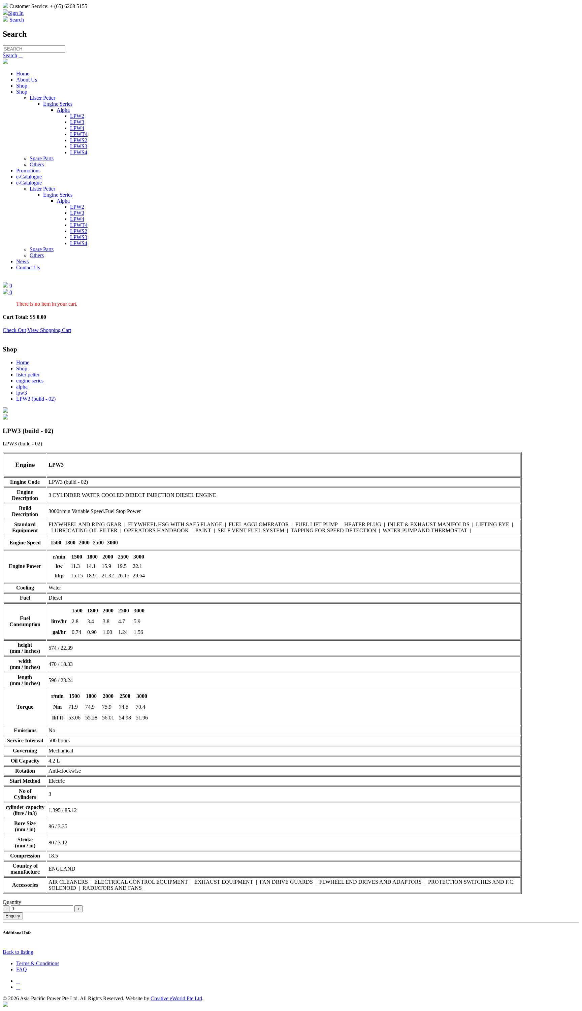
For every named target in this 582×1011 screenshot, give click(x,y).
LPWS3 (78, 146)
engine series (29, 380)
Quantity (12, 902)
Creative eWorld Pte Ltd (176, 998)
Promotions (28, 170)
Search (10, 55)
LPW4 (77, 128)
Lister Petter (42, 98)
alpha (22, 387)
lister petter (27, 374)
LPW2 (77, 116)
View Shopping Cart (49, 330)
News (22, 261)
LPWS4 (78, 152)
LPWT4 (79, 134)
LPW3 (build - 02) (36, 399)
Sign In (16, 13)
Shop (21, 86)
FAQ (21, 969)
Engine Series (57, 104)
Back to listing (18, 952)
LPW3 (77, 122)
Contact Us (28, 267)
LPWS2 (78, 140)
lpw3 (21, 393)
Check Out (14, 330)
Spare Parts (42, 158)
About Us (26, 79)
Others (37, 164)
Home (22, 73)
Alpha (63, 110)
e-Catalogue (29, 176)
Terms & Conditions (37, 963)
